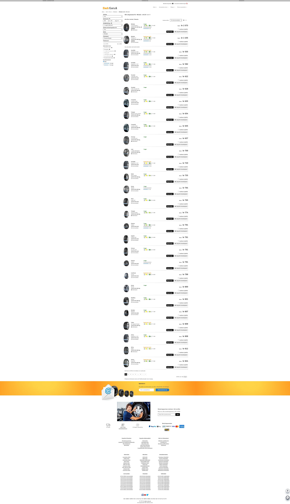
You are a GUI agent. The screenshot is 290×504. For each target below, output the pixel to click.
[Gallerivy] (186, 20)
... (138, 374)
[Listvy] (184, 20)
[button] (288, 490)
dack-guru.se (148, 501)
